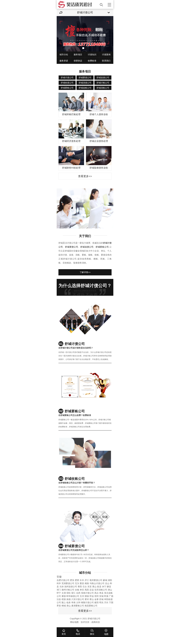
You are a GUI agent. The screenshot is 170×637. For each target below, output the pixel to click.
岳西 (78, 593)
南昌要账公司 (91, 605)
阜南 (73, 602)
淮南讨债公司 (87, 593)
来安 (82, 590)
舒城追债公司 (103, 77)
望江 (73, 593)
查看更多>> (85, 176)
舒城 (101, 599)
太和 (78, 602)
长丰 (82, 580)
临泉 (68, 602)
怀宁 (59, 593)
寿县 (101, 593)
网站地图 (74, 622)
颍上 (64, 602)
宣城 (101, 596)
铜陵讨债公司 (87, 602)
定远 (92, 590)
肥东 (72, 580)
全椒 (77, 590)
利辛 (59, 583)
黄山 (94, 586)
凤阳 (87, 590)
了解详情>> (85, 272)
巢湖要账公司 (77, 605)
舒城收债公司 (67, 82)
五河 (82, 596)
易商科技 (95, 622)
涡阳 (110, 580)
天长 (106, 602)
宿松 (68, 593)
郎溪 (106, 596)
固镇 (87, 596)
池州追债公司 (70, 586)
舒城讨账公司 (103, 82)
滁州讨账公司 (68, 590)
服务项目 (78, 54)
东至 (89, 586)
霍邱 (87, 599)
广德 (111, 596)
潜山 (110, 590)
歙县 (99, 586)
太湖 (64, 593)
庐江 (87, 580)
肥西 (77, 580)
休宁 (104, 586)
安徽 (59, 576)
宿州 (96, 596)
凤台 (96, 593)
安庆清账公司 (100, 590)
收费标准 (92, 61)
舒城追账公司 (85, 88)
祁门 (59, 590)
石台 (85, 586)
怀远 (92, 596)
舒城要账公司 (67, 88)
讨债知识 (92, 54)
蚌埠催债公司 (72, 596)
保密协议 (78, 61)
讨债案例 (106, 54)
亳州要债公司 (96, 580)
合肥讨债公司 (63, 580)
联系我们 (106, 61)
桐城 (64, 605)
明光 (101, 602)
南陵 (87, 583)
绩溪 (64, 599)
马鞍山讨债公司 (97, 583)
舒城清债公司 (85, 82)
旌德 (68, 599)
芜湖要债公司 (68, 583)
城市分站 (64, 54)
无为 (77, 583)
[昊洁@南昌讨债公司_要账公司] (77, 4)
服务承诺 (64, 61)
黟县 (109, 586)
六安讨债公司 (77, 599)
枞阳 (96, 602)
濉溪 (64, 596)
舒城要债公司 (85, 77)
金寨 (96, 599)
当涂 (61, 586)
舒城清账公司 (103, 88)
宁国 (111, 602)
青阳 (80, 586)
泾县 (59, 599)
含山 (107, 583)
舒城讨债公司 (67, 77)
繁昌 (82, 583)
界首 (59, 605)
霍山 (92, 599)
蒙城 (105, 580)
